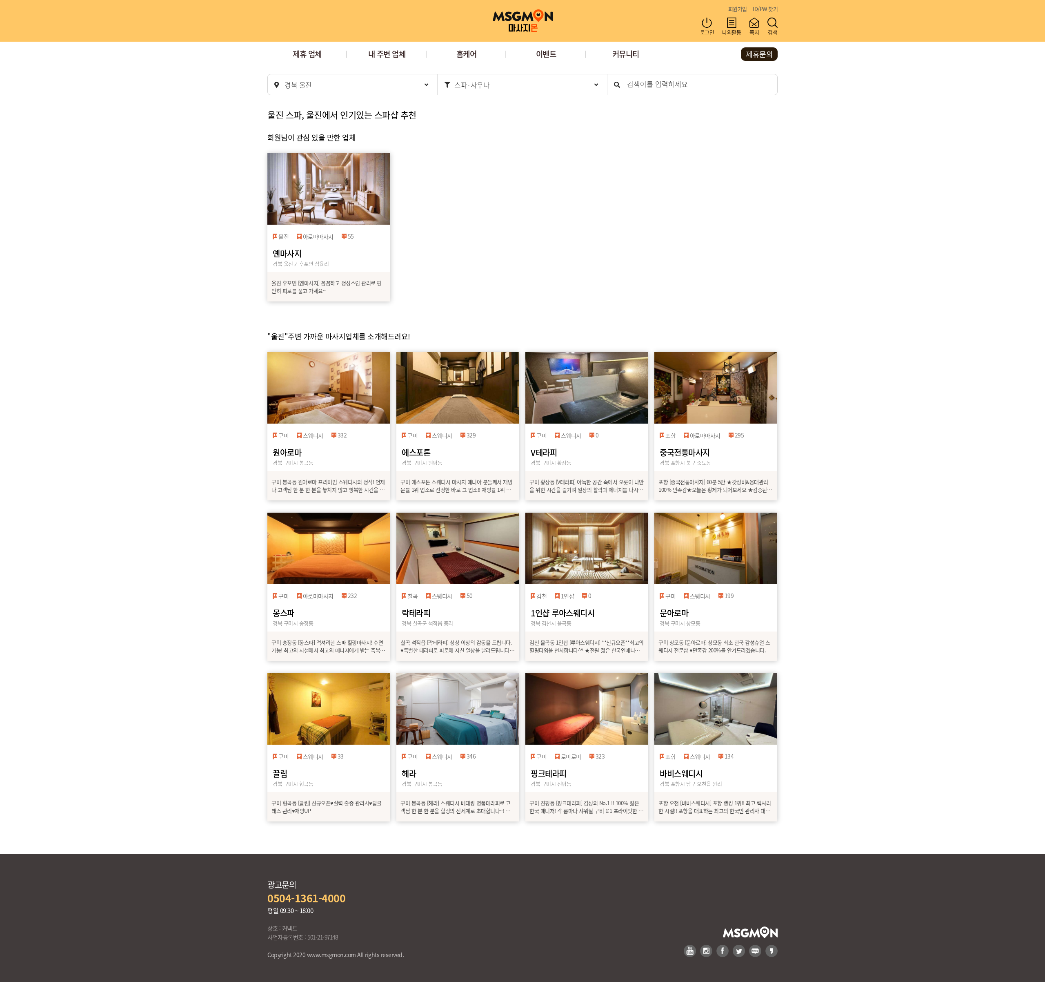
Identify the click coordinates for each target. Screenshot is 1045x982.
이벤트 (546, 53)
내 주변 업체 (387, 53)
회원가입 (737, 8)
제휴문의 (759, 54)
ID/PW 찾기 (765, 8)
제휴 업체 (307, 53)
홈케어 (466, 53)
